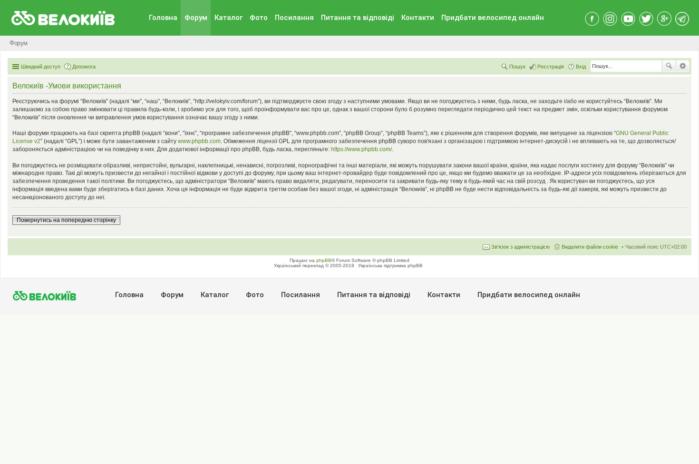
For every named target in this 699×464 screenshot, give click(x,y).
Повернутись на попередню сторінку (66, 220)
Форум (195, 17)
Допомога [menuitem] (84, 66)
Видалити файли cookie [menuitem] (590, 247)
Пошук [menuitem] (517, 66)
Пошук (669, 66)
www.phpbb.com (199, 141)
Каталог (228, 17)
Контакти (417, 17)
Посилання (294, 17)
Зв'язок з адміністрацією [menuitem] (520, 247)
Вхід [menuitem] (581, 66)
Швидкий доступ (40, 66)
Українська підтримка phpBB (390, 265)
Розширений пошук (682, 66)
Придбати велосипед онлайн (492, 17)
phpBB (323, 260)
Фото (259, 17)
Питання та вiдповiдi (357, 17)
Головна (163, 17)
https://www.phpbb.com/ (361, 149)
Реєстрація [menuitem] (550, 66)
